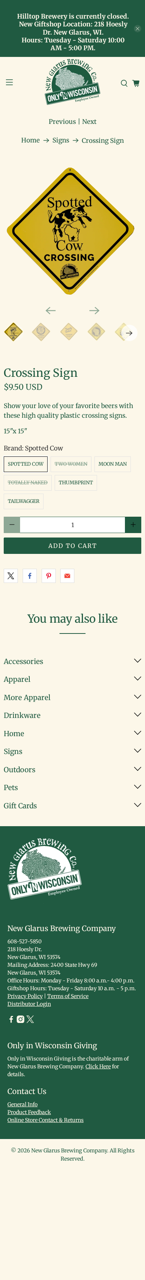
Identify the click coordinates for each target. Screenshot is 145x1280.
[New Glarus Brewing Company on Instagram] (20, 1021)
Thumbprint (76, 482)
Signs (60, 140)
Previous (62, 122)
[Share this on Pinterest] (49, 576)
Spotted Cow (26, 464)
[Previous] (50, 310)
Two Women (71, 464)
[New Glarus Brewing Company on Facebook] (11, 1021)
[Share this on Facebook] (30, 576)
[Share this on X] (11, 576)
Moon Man (113, 464)
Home (30, 140)
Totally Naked (28, 482)
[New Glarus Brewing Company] (72, 83)
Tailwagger (23, 501)
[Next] (94, 310)
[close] (137, 28)
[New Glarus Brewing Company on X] (30, 1021)
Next (89, 122)
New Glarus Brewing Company (69, 1150)
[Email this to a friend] (67, 576)
